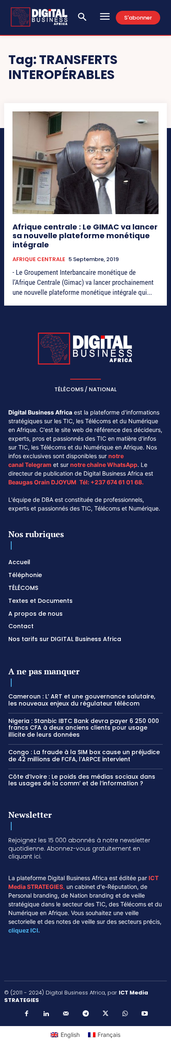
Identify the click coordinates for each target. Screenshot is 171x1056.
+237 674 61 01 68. (117, 482)
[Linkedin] (46, 1014)
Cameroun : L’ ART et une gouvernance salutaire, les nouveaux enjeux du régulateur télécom (81, 700)
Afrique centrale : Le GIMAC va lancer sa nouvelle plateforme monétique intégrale (85, 236)
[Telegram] (85, 1014)
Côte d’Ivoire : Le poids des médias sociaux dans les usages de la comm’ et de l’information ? (81, 780)
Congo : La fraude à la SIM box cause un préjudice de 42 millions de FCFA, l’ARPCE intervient (84, 755)
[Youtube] (145, 1014)
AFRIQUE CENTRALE (38, 259)
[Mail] (66, 1014)
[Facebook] (26, 1014)
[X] (105, 1014)
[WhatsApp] (125, 1014)
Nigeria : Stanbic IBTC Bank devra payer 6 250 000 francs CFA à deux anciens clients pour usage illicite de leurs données (83, 728)
